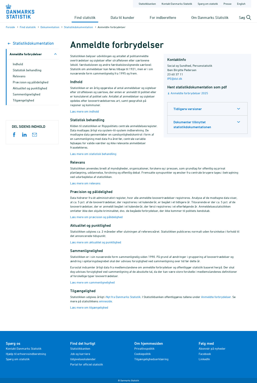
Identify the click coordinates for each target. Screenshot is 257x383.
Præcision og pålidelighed (30, 82)
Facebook (205, 353)
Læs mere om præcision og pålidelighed (96, 217)
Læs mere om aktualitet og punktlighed (95, 242)
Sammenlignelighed (26, 94)
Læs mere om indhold (84, 111)
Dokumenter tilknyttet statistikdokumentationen (192, 124)
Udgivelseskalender (83, 359)
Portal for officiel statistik (86, 364)
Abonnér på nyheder (212, 348)
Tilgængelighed (23, 100)
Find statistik (85, 17)
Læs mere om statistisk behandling (93, 153)
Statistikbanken (147, 3)
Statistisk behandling (27, 70)
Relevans (19, 76)
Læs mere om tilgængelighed (89, 307)
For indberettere (163, 17)
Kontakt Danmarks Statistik (177, 3)
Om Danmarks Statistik (209, 17)
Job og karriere (80, 353)
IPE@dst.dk (174, 78)
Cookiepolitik (142, 353)
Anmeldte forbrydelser (216, 297)
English (241, 3)
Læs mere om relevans (85, 183)
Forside (10, 27)
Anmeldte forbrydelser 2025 (189, 93)
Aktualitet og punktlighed (30, 88)
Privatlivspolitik (144, 348)
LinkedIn (204, 359)
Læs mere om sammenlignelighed (92, 282)
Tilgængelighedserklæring (151, 359)
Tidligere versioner (187, 109)
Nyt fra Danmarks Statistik (123, 297)
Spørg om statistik (208, 3)
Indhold (18, 64)
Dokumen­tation (49, 27)
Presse (227, 3)
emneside (105, 301)
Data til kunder (122, 17)
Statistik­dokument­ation (78, 27)
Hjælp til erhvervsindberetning (26, 353)
